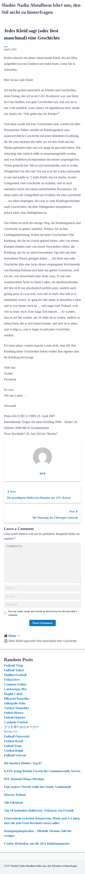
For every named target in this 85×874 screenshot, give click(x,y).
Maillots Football (15, 675)
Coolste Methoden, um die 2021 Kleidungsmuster (37, 843)
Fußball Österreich (16, 736)
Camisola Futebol (15, 722)
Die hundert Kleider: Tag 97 (23, 763)
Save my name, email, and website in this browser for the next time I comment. (42, 613)
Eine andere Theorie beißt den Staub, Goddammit (37, 786)
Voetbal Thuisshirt (16, 708)
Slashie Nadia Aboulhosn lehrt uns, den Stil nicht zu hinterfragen (44, 866)
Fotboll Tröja (13, 746)
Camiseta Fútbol (15, 684)
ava (6, 46)
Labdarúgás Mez (15, 689)
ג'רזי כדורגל (11, 731)
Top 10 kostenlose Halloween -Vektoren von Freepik (39, 810)
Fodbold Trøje (13, 665)
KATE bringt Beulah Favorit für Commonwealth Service (42, 771)
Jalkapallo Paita (15, 703)
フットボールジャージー (21, 727)
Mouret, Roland (15, 794)
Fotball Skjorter (15, 717)
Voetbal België (13, 750)
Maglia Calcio (13, 693)
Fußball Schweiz (15, 755)
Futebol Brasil (13, 741)
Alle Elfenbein (13, 802)
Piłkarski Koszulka (16, 698)
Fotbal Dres (12, 679)
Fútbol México (13, 712)
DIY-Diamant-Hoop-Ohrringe (24, 779)
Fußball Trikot (14, 670)
